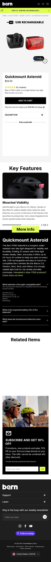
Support (6, 495)
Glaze (35, 543)
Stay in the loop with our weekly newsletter (25, 510)
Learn (5, 501)
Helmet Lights (25, 15)
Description (11, 115)
